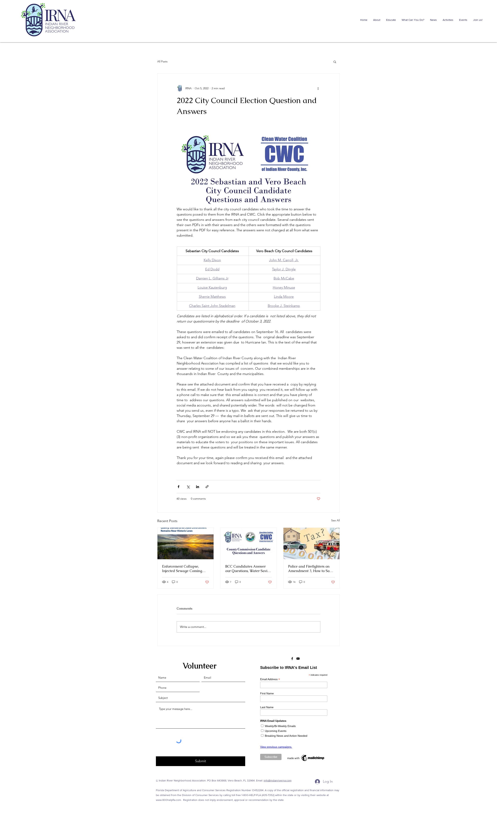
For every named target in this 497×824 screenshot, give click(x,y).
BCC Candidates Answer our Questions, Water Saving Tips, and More (248, 568)
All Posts (162, 61)
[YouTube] (298, 659)
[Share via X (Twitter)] (188, 486)
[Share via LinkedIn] (197, 486)
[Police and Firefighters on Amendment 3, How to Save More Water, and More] (311, 543)
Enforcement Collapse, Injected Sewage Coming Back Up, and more (182, 568)
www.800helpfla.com (168, 799)
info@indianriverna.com (277, 780)
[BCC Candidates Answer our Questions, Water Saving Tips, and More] (249, 543)
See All (335, 520)
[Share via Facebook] (178, 486)
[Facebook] (292, 659)
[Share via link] (207, 486)
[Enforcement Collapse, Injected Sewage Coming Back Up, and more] (185, 543)
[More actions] (318, 88)
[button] (335, 61)
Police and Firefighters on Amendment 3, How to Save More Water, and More (310, 568)
